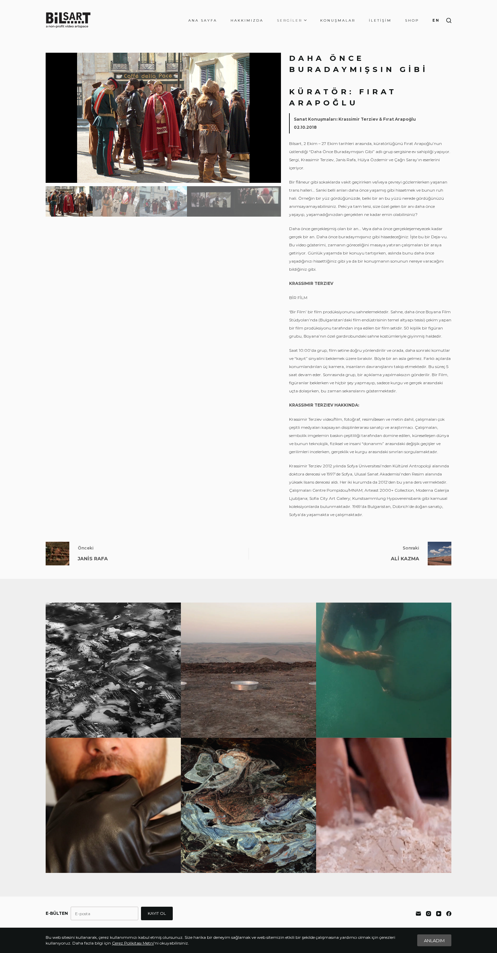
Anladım (434, 940)
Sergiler (289, 20)
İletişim (380, 20)
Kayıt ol (157, 913)
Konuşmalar (337, 20)
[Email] (418, 913)
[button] (273, 118)
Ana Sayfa (202, 20)
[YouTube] (438, 913)
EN (436, 20)
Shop (412, 20)
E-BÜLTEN (57, 913)
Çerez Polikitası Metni (133, 943)
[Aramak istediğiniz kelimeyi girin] (448, 20)
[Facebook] (448, 913)
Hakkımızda (247, 20)
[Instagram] (428, 913)
